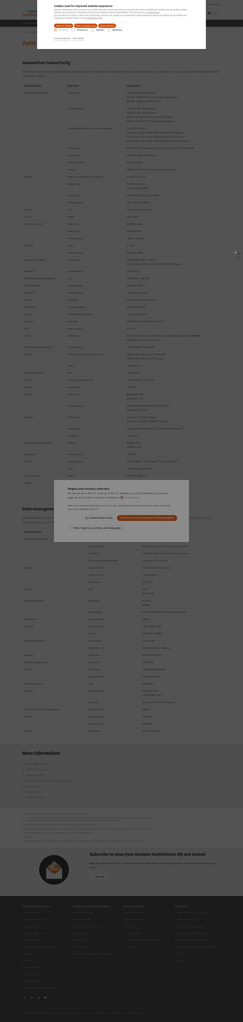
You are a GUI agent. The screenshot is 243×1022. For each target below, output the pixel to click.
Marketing (117, 30)
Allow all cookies (63, 26)
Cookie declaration (62, 38)
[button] (237, 254)
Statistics (100, 30)
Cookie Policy (153, 12)
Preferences (82, 30)
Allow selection (107, 26)
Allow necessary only (85, 26)
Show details (78, 38)
